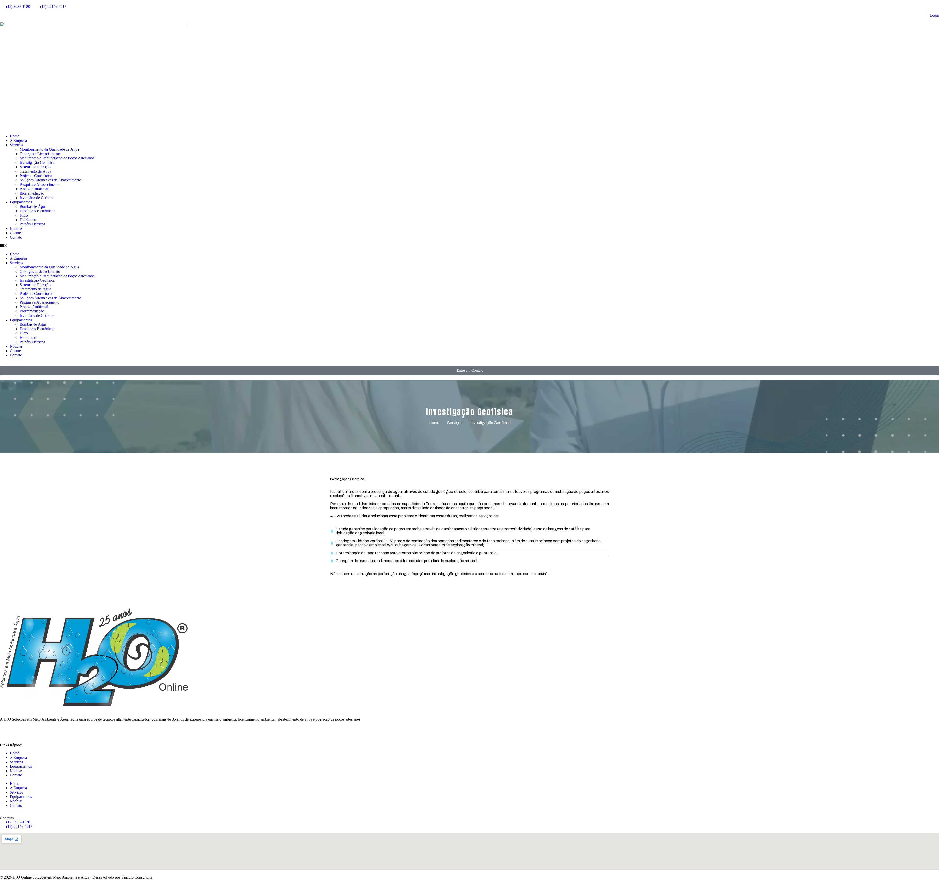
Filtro (24, 215)
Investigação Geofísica (37, 162)
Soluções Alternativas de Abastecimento (50, 180)
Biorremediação (32, 193)
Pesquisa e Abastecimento (39, 184)
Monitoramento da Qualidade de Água (49, 149)
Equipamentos (21, 202)
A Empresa (18, 140)
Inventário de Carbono (37, 198)
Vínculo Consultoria (136, 877)
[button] (469, 245)
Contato (16, 237)
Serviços (16, 145)
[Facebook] (6, 732)
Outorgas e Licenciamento (40, 154)
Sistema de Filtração (35, 167)
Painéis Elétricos (32, 224)
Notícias (16, 228)
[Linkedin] (72, 732)
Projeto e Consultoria (36, 176)
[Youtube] (59, 732)
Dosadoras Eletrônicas (37, 211)
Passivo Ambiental (34, 189)
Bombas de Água (33, 206)
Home (14, 136)
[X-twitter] (19, 732)
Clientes (16, 233)
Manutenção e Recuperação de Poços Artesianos (57, 158)
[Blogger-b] (32, 732)
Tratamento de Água (35, 171)
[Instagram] (46, 732)
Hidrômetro (28, 220)
